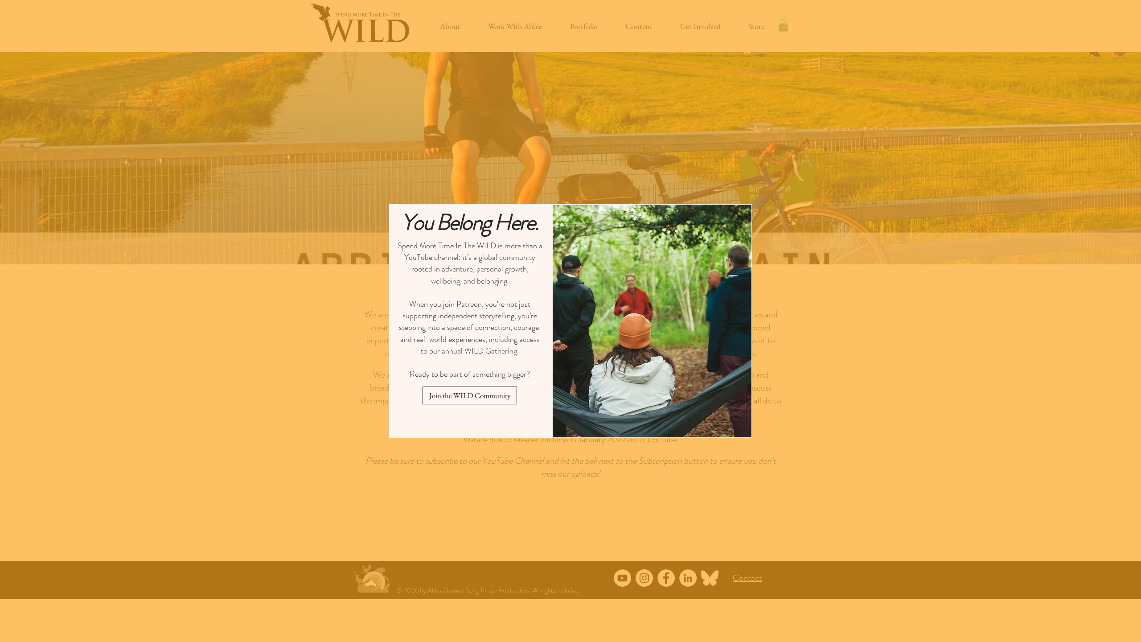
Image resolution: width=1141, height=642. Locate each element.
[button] (740, 217)
